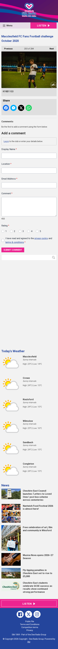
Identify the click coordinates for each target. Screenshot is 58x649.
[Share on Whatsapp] (29, 108)
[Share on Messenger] (13, 108)
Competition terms (29, 627)
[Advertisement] (22, 304)
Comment (6, 193)
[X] (28, 614)
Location (6, 164)
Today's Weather (13, 351)
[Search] (54, 257)
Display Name (9, 149)
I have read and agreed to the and (28, 240)
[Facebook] (20, 614)
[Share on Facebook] (6, 108)
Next (50, 49)
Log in (6, 141)
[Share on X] (21, 108)
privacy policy (41, 238)
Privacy (29, 630)
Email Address (9, 178)
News (5, 485)
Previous (7, 49)
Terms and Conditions (29, 624)
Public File (29, 621)
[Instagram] (37, 614)
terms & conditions (14, 242)
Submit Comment (13, 250)
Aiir (28, 642)
